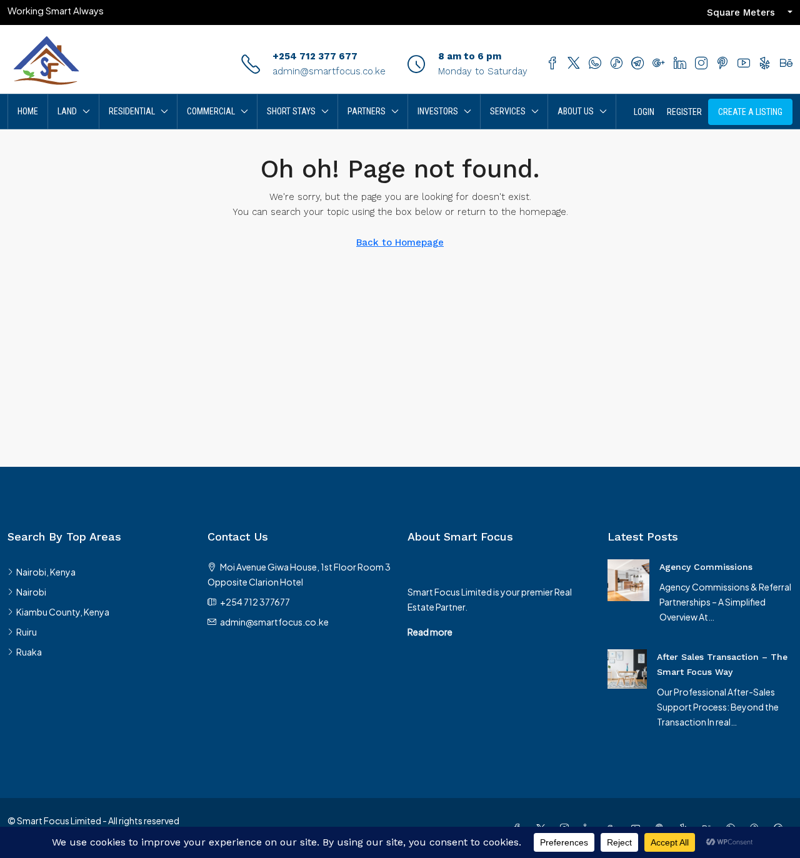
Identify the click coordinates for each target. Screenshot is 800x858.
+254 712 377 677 (315, 56)
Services (508, 111)
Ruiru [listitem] (26, 631)
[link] (628, 578)
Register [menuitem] (684, 112)
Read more (430, 631)
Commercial (211, 111)
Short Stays (291, 111)
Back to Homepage (400, 242)
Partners (367, 111)
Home (28, 111)
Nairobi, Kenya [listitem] (46, 571)
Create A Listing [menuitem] (750, 112)
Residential (132, 111)
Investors (438, 111)
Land (67, 111)
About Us (576, 111)
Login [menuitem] (644, 112)
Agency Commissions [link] (705, 567)
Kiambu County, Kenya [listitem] (62, 611)
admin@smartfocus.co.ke (329, 71)
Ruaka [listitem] (29, 651)
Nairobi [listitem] (31, 591)
